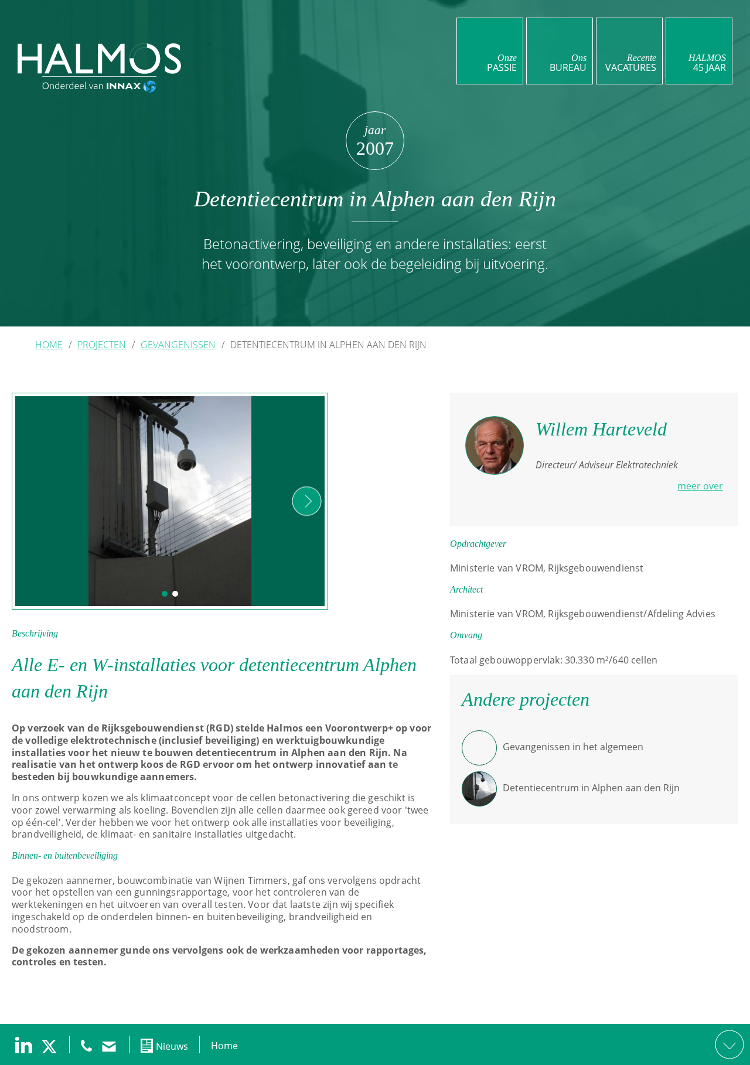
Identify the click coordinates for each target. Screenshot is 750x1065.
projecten (101, 344)
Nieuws (172, 1046)
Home (224, 1045)
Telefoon (86, 1046)
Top (729, 1044)
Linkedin (23, 1045)
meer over (700, 486)
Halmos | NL (99, 59)
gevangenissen (178, 344)
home (49, 344)
